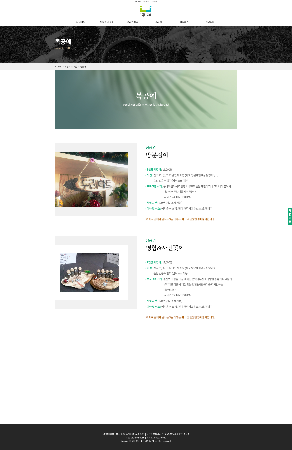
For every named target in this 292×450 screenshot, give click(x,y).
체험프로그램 (107, 22)
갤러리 (159, 22)
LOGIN (154, 1)
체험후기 (185, 22)
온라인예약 (133, 22)
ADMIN (146, 1)
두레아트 (81, 22)
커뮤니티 (210, 22)
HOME (138, 1)
